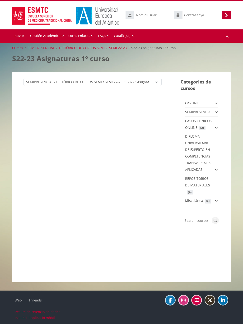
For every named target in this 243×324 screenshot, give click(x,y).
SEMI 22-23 (118, 48)
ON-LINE (192, 103)
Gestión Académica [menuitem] (45, 35)
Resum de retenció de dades (37, 312)
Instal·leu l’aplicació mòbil (35, 317)
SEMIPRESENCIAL (41, 48)
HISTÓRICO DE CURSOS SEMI (82, 48)
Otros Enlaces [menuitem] (79, 35)
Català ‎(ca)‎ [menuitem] (122, 35)
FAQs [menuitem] (102, 35)
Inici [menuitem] (20, 36)
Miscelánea (194, 200)
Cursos (17, 48)
